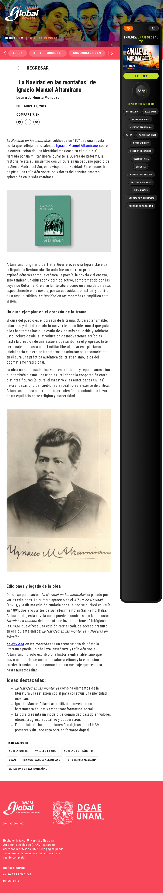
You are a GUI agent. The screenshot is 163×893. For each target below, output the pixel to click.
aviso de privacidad (17, 874)
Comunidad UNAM (87, 53)
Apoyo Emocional (47, 53)
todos (18, 53)
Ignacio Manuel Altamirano (77, 146)
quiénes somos (14, 868)
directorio (11, 880)
